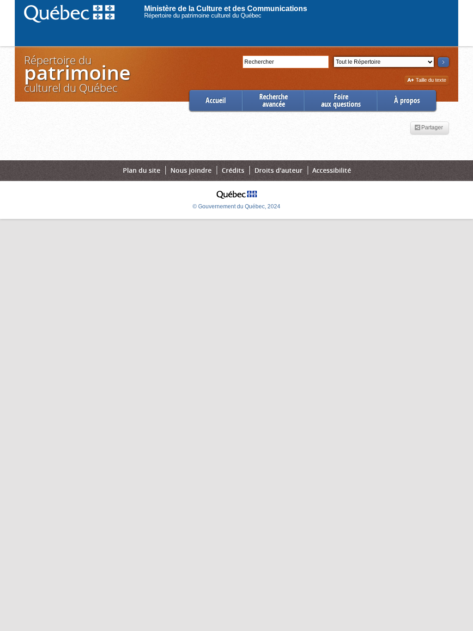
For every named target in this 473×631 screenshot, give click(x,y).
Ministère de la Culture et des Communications (225, 8)
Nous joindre (191, 170)
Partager (432, 128)
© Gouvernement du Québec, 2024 (236, 206)
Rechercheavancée (273, 100)
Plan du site (141, 170)
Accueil (216, 100)
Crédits (233, 170)
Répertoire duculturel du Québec (76, 73)
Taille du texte (430, 81)
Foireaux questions (341, 100)
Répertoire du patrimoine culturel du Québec (202, 15)
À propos (407, 100)
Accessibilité (331, 170)
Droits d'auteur (279, 170)
